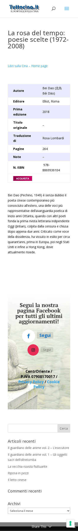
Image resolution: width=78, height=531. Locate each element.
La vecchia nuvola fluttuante (27, 466)
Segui (45, 335)
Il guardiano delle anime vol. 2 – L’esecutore (38, 448)
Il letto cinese (17, 480)
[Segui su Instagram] (33, 350)
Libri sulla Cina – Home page (28, 66)
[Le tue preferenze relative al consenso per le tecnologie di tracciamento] (70, 523)
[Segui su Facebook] (28, 336)
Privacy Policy (31, 381)
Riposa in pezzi (18, 473)
